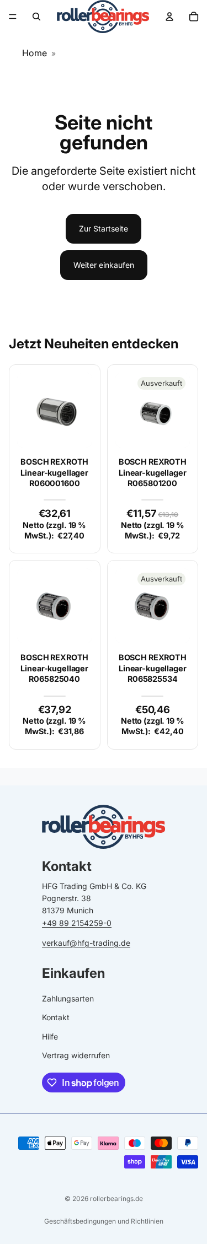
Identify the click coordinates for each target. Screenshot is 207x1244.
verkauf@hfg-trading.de (86, 942)
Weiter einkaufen (103, 265)
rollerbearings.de (116, 1198)
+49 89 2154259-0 (77, 923)
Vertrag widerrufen (76, 1055)
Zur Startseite (103, 228)
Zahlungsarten (68, 998)
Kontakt (56, 1017)
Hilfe (50, 1036)
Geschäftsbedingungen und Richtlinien (103, 1221)
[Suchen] (36, 16)
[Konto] (169, 16)
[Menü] (12, 16)
